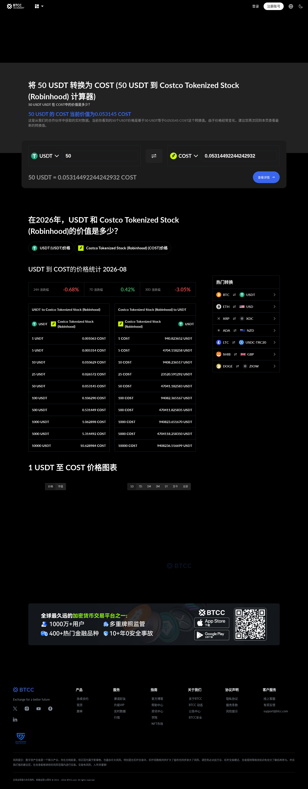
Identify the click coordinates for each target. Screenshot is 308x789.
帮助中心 (157, 705)
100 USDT (39, 398)
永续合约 (82, 698)
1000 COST (127, 422)
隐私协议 (232, 698)
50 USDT (38, 386)
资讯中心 (157, 711)
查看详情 (264, 177)
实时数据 (120, 711)
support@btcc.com (276, 711)
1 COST (124, 338)
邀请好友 (120, 698)
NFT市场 (157, 723)
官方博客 (157, 698)
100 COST (126, 398)
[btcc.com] (15, 6)
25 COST (125, 374)
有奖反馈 (269, 705)
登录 (255, 6)
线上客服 (269, 698)
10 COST (125, 362)
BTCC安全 (195, 717)
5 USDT (38, 350)
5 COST (124, 350)
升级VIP (119, 705)
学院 (154, 717)
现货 (80, 705)
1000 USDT (40, 422)
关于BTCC (195, 698)
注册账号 (273, 6)
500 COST (126, 410)
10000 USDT (41, 445)
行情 (117, 717)
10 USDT (38, 362)
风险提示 (232, 711)
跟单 (80, 711)
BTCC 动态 (196, 705)
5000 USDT (40, 434)
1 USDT (38, 338)
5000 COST (127, 434)
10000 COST (127, 445)
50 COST (125, 386)
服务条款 (232, 705)
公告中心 (195, 711)
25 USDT (38, 374)
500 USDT (39, 410)
